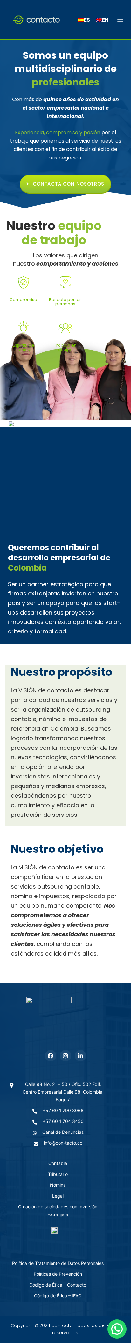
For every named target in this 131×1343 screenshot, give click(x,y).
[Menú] (120, 20)
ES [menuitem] (87, 20)
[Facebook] (50, 1055)
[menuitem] (84, 20)
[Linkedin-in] (80, 1055)
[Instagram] (65, 1055)
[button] (117, 1329)
